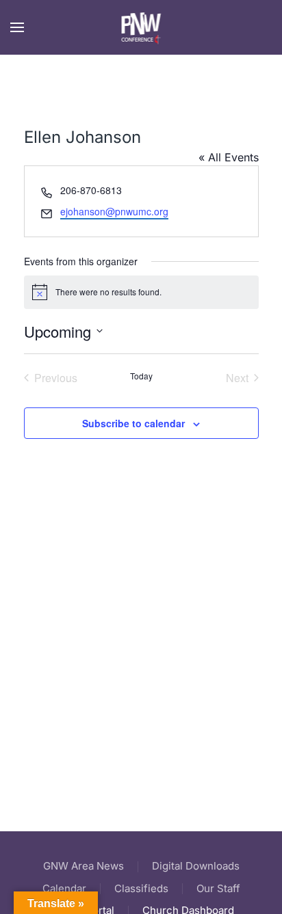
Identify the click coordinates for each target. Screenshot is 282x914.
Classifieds (141, 888)
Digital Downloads (196, 865)
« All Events (228, 157)
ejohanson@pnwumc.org (114, 211)
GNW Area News (83, 865)
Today (141, 376)
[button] (17, 27)
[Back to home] (141, 27)
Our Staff (218, 888)
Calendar (64, 888)
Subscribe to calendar (133, 423)
